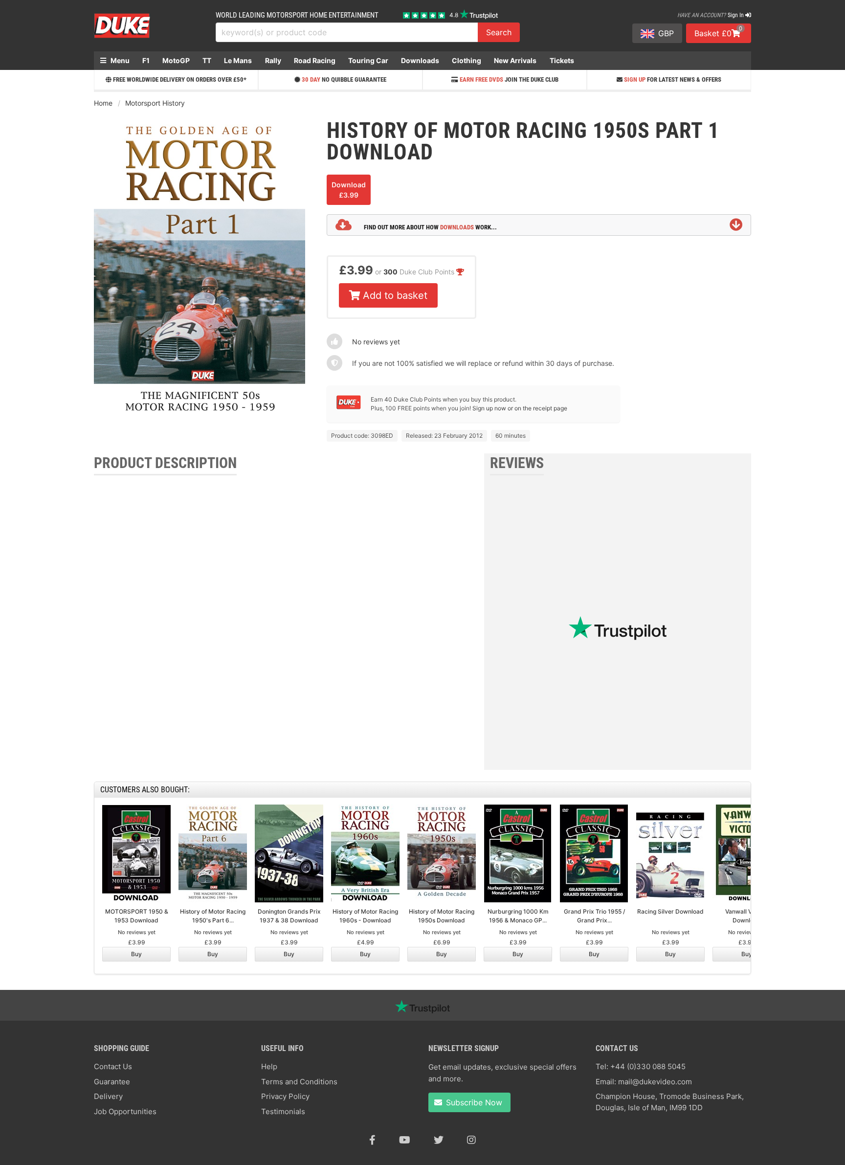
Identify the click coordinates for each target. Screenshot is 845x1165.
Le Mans (238, 60)
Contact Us (113, 1066)
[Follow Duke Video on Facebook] (372, 1140)
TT (206, 60)
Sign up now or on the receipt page (519, 408)
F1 (146, 60)
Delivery (108, 1096)
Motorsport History (155, 103)
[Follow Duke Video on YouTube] (404, 1140)
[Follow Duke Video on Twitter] (439, 1140)
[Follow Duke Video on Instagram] (471, 1140)
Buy (136, 954)
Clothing (466, 60)
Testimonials (283, 1111)
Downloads (420, 60)
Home (103, 103)
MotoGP (176, 60)
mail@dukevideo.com (655, 1081)
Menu (119, 60)
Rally (273, 60)
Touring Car (368, 60)
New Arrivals (515, 60)
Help (269, 1066)
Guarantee (112, 1081)
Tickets (562, 60)
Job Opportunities (125, 1111)
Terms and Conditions (299, 1081)
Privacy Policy (285, 1096)
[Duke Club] (348, 407)
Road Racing (314, 60)
